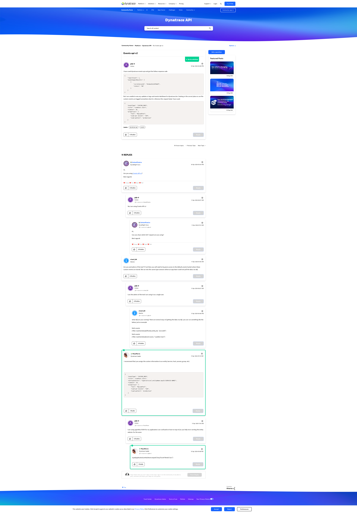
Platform (140, 10)
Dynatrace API (146, 45)
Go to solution (193, 59)
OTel (152, 10)
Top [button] (125, 487)
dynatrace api (134, 127)
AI (147, 10)
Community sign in (228, 10)
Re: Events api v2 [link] (158, 45)
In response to (143, 202)
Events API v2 (137, 173)
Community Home (127, 10)
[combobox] (178, 28)
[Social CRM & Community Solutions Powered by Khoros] (231, 488)
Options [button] (231, 45)
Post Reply (194, 475)
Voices (180, 10)
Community (189, 10)
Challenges (172, 10)
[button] (216, 509)
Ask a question (217, 52)
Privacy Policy (139, 509)
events (142, 127)
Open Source (161, 10)
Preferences (244, 509)
